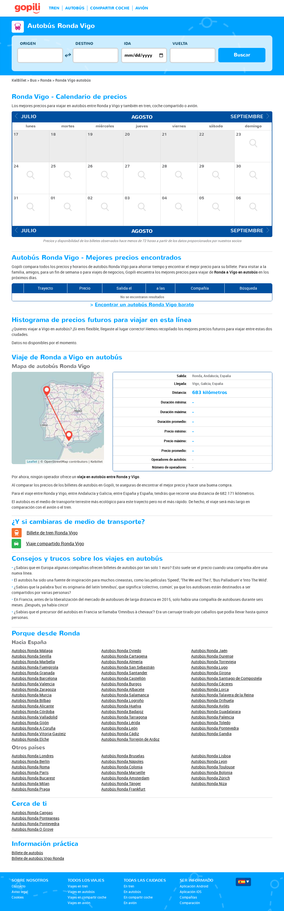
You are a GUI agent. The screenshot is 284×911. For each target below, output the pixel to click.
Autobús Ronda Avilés (210, 706)
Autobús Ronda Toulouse (213, 767)
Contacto (19, 886)
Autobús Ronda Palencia (212, 717)
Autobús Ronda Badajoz (122, 711)
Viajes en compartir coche (87, 897)
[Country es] (243, 882)
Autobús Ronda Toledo (210, 722)
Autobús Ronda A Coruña (33, 728)
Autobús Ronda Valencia (33, 683)
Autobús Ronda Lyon (209, 761)
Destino (84, 43)
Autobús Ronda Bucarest (33, 778)
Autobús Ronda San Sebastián (127, 667)
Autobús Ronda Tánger (121, 783)
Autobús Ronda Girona (211, 672)
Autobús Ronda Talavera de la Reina (222, 695)
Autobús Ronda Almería (122, 661)
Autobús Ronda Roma (31, 767)
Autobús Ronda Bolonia (211, 772)
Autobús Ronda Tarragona (124, 717)
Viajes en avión (79, 902)
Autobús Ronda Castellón (123, 678)
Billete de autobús (27, 852)
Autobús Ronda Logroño (122, 700)
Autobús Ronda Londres (33, 755)
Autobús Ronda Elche (30, 739)
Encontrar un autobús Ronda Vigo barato (144, 304)
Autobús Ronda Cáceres (212, 683)
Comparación (190, 902)
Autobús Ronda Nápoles (122, 761)
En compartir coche (138, 897)
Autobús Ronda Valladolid (34, 717)
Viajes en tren (78, 886)
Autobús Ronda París (30, 772)
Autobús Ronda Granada (33, 672)
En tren (129, 886)
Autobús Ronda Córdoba (33, 711)
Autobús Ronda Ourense (212, 656)
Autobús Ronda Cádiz (120, 733)
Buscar (242, 55)
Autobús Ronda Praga (31, 789)
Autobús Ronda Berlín (31, 761)
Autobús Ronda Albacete (122, 689)
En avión (130, 902)
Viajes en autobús (81, 891)
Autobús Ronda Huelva (121, 706)
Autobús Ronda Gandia (211, 733)
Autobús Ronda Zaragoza (34, 689)
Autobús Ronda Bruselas (122, 755)
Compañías (188, 897)
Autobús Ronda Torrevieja (213, 661)
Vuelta (180, 43)
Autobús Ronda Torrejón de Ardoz (130, 739)
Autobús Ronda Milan (30, 783)
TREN (54, 8)
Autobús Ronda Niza (209, 783)
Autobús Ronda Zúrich (210, 778)
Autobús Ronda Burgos (121, 683)
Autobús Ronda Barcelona (34, 678)
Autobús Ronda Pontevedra (215, 728)
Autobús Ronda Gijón (30, 722)
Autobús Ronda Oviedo (121, 650)
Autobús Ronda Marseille (123, 772)
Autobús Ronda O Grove (32, 829)
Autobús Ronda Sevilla (31, 656)
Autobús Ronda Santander (124, 672)
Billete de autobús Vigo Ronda (38, 858)
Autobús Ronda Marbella (33, 661)
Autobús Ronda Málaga (32, 650)
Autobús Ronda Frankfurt (123, 789)
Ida (127, 43)
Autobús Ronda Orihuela (212, 700)
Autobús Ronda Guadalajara (216, 711)
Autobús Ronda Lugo (209, 667)
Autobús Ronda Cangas (32, 812)
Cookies (18, 897)
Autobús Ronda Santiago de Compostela (226, 678)
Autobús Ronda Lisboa (211, 755)
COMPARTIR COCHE (110, 8)
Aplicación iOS (190, 891)
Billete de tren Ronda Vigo (52, 533)
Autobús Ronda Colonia (122, 767)
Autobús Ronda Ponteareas (35, 818)
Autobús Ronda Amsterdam (125, 778)
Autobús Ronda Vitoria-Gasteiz (39, 733)
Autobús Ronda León (119, 728)
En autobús (132, 891)
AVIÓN (141, 8)
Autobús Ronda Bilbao (31, 700)
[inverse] (68, 55)
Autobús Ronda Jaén (209, 650)
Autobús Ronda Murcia (32, 695)
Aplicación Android (194, 886)
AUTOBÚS (74, 8)
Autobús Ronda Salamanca (125, 695)
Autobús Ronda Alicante (33, 706)
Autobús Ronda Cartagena (124, 656)
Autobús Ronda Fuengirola (35, 667)
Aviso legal (20, 891)
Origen (28, 43)
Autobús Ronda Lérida (120, 722)
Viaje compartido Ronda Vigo (55, 544)
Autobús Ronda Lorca (210, 689)
